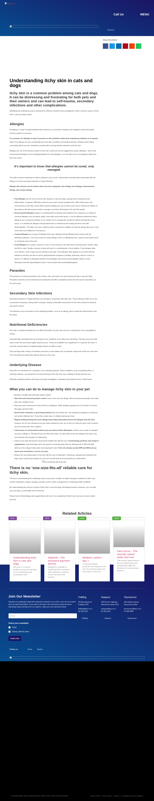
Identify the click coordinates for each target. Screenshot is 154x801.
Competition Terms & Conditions (132, 796)
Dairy (14, 627)
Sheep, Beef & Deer (20, 632)
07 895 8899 (129, 611)
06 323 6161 (83, 611)
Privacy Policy (107, 796)
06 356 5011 (106, 611)
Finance (116, 796)
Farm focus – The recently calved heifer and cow (127, 554)
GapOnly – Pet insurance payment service (59, 560)
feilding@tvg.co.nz (85, 609)
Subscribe (14, 638)
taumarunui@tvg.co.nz (132, 609)
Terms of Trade (95, 796)
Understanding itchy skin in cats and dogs (24, 560)
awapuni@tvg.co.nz (108, 609)
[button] (105, 46)
